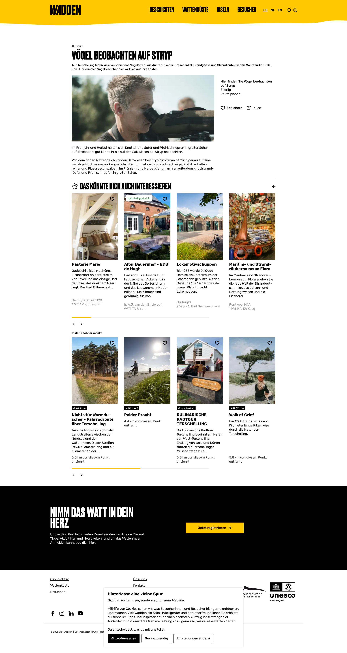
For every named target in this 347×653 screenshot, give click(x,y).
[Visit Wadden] (251, 591)
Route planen (230, 94)
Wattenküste (59, 586)
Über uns (140, 579)
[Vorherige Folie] (73, 324)
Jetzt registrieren (212, 528)
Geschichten (59, 579)
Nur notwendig (156, 638)
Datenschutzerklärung (86, 632)
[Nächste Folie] (82, 324)
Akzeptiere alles (123, 638)
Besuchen (57, 592)
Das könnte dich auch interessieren (125, 186)
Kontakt (139, 586)
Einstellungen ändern (193, 638)
